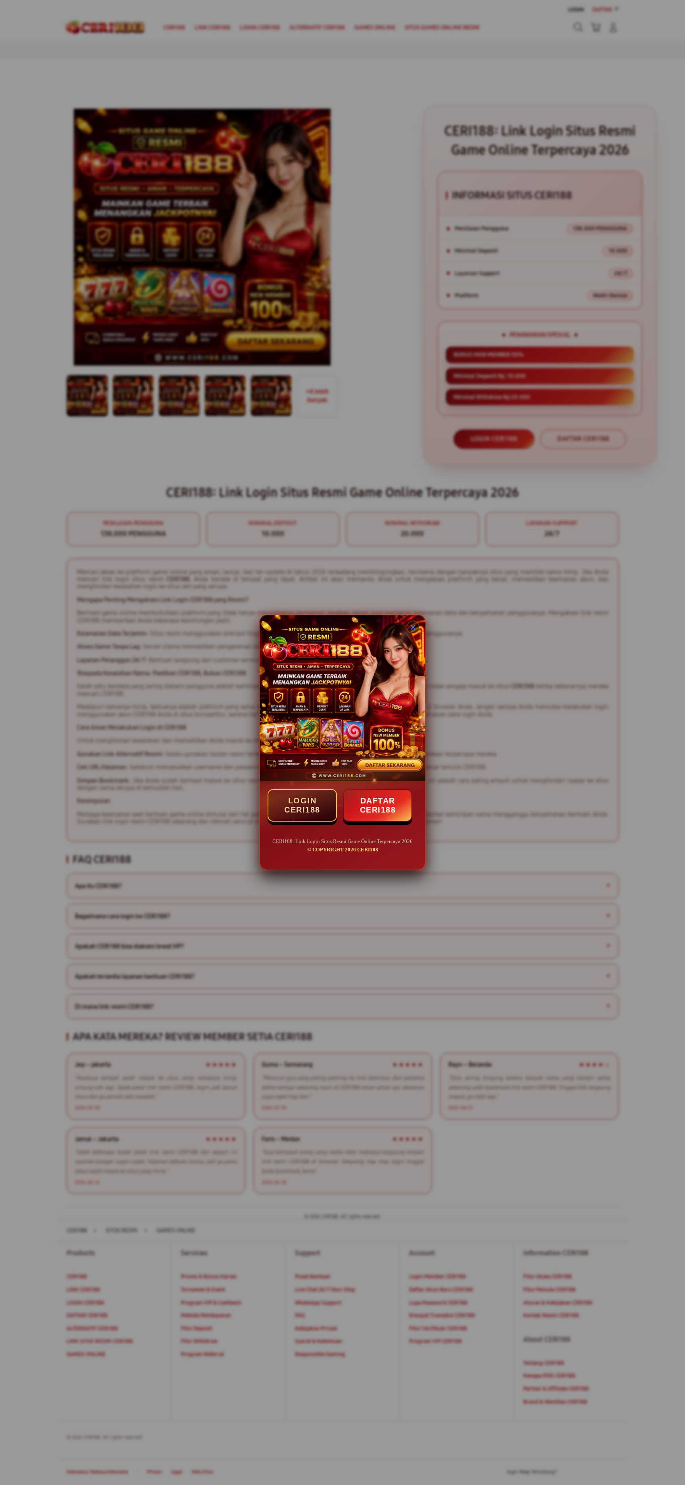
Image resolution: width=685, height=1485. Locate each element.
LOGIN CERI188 (302, 805)
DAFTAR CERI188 (378, 805)
